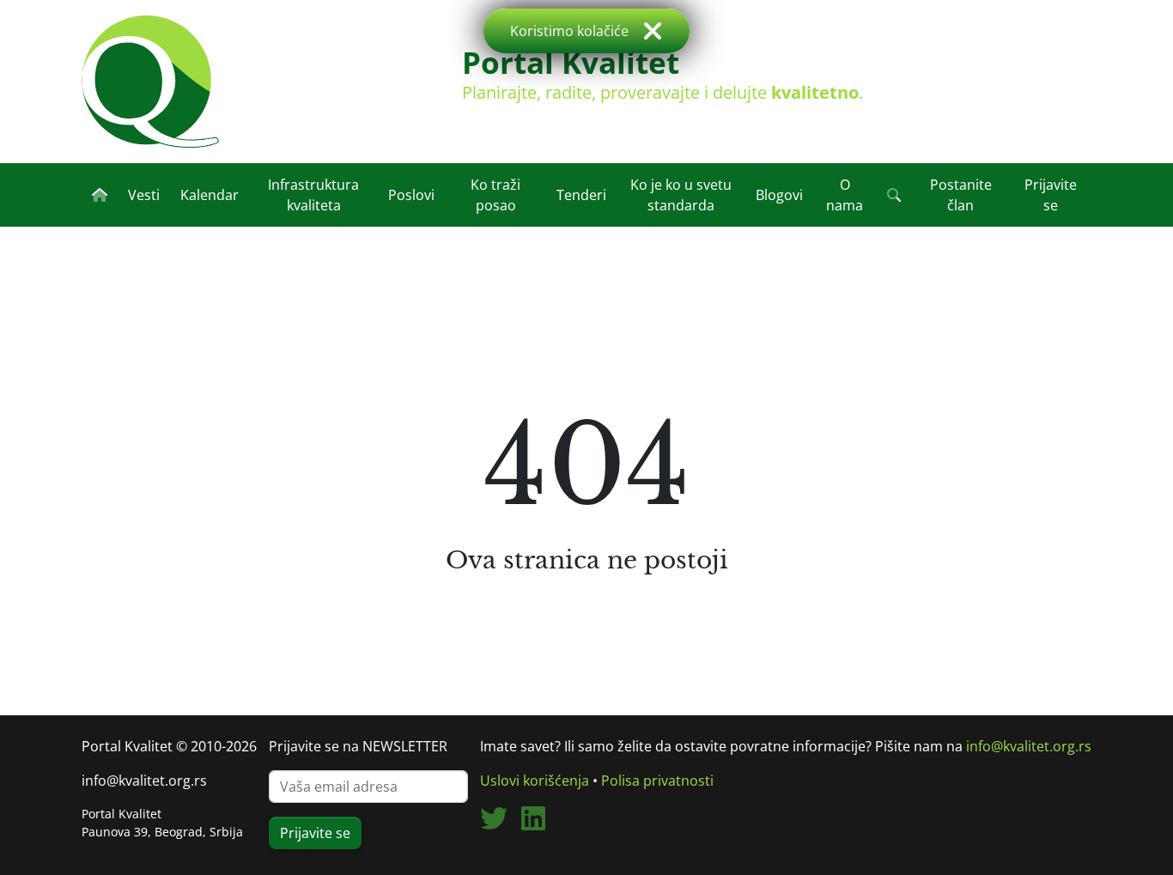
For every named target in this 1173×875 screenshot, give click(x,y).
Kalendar (209, 194)
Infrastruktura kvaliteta (313, 195)
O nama (844, 195)
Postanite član (961, 195)
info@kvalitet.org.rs (144, 780)
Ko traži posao (495, 195)
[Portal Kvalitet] (150, 81)
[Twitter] (500, 823)
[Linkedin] (540, 823)
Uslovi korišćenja (534, 780)
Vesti (144, 194)
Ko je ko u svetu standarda (681, 195)
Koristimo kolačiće (569, 30)
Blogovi (779, 194)
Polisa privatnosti (657, 780)
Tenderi (581, 194)
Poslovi (411, 194)
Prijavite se (1050, 195)
